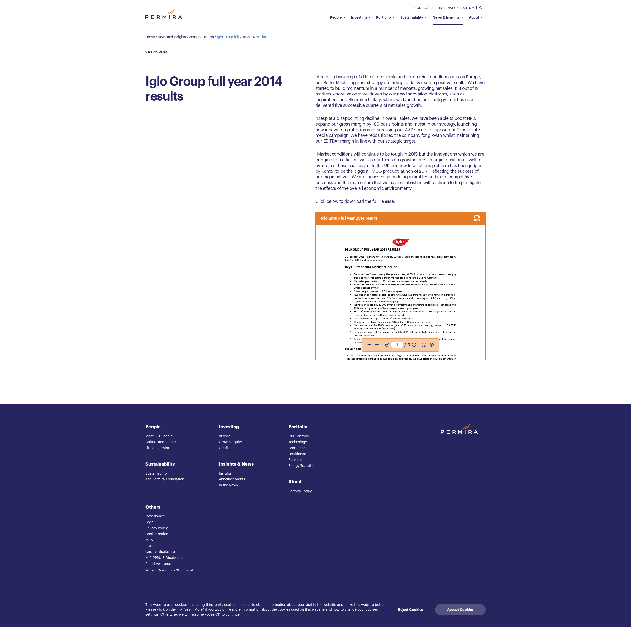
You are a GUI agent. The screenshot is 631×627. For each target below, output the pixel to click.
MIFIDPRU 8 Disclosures (164, 558)
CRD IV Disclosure (160, 552)
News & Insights (446, 17)
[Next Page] (413, 344)
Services (295, 460)
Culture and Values (160, 442)
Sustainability (411, 17)
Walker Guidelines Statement (169, 570)
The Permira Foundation (164, 479)
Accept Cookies (460, 609)
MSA (149, 540)
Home (150, 37)
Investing (359, 17)
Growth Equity (230, 442)
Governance (155, 516)
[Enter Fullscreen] (423, 344)
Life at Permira (157, 448)
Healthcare (297, 454)
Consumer (296, 448)
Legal (149, 522)
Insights (225, 473)
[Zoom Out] (369, 344)
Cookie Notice (156, 534)
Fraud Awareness (159, 564)
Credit (224, 448)
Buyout (224, 436)
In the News (228, 485)
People (336, 17)
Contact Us (423, 7)
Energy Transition (302, 466)
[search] (479, 7)
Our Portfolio (298, 436)
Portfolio (383, 17)
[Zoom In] (377, 344)
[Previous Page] (387, 344)
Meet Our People (159, 436)
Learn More (194, 609)
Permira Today (300, 491)
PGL (148, 546)
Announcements (201, 37)
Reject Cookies (410, 609)
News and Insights (172, 37)
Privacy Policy (156, 528)
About (474, 17)
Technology (297, 442)
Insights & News (236, 464)
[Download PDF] (431, 344)
